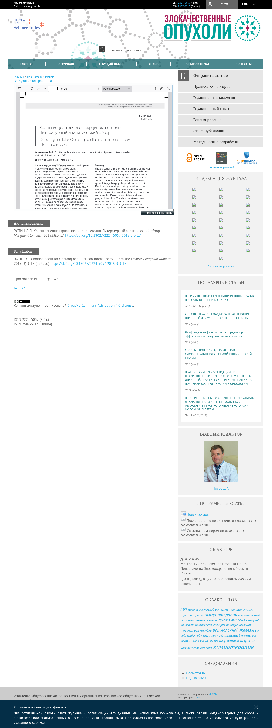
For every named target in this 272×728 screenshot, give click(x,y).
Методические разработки (216, 142)
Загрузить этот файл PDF (33, 80)
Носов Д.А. (221, 488)
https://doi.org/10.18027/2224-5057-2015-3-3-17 (103, 235)
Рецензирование (207, 120)
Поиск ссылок (198, 514)
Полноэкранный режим (153, 213)
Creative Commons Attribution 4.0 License (100, 305)
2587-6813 (184, 6)
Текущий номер (111, 64)
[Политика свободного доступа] (196, 158)
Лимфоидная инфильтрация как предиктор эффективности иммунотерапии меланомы (214, 334)
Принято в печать (197, 64)
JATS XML (21, 288)
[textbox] (56, 49)
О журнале (66, 64)
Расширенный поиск (125, 50)
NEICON (212, 694)
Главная (26, 64)
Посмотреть (195, 673)
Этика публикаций (209, 131)
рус (253, 4)
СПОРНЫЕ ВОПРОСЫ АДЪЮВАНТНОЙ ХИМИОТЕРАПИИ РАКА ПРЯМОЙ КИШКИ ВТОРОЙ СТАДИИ (218, 354)
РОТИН (49, 76)
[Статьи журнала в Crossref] (221, 158)
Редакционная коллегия (214, 98)
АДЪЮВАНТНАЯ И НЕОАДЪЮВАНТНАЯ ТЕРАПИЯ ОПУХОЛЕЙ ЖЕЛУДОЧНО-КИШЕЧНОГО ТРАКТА (217, 316)
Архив (154, 64)
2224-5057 (184, 2)
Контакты (244, 64)
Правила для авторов (211, 87)
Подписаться (196, 677)
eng (245, 4)
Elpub (197, 697)
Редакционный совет (211, 109)
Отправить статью (210, 76)
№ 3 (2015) (34, 76)
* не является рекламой (221, 167)
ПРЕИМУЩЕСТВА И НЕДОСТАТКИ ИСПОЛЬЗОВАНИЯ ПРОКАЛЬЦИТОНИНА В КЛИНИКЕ (220, 298)
